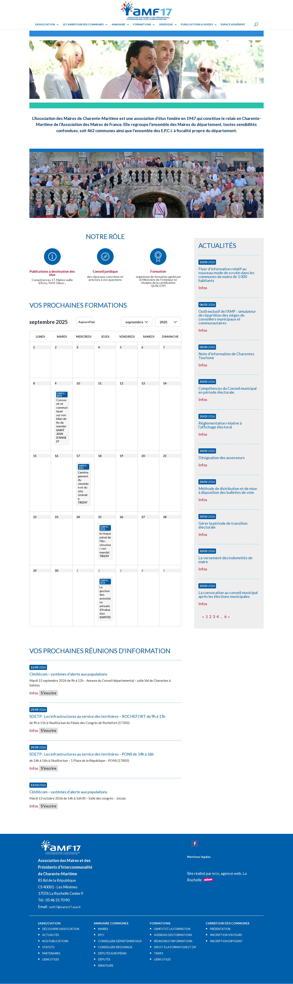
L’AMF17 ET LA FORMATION (172, 929)
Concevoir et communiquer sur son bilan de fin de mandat (62, 413)
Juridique (166, 24)
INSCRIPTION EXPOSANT (226, 941)
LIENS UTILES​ (50, 959)
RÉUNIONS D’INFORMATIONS (173, 941)
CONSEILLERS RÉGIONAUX (115, 947)
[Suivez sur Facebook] (194, 843)
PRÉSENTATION (220, 929)
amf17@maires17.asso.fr (65, 907)
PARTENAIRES (51, 953)
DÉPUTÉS (104, 959)
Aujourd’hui (85, 322)
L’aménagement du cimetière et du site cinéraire (83, 485)
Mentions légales (199, 857)
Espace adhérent (233, 24)
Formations (142, 24)
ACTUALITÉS (50, 935)
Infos (33, 693)
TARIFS (158, 953)
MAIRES (103, 929)
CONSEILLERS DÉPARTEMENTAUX (120, 941)
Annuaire (118, 24)
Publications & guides (197, 24)
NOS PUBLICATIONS (55, 941)
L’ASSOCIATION (45, 24)
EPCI (101, 935)
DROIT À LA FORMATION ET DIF (175, 947)
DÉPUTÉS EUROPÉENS (112, 953)
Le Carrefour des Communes (83, 24)
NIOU (215, 873)
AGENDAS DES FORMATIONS (173, 935)
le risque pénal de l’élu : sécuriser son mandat (105, 543)
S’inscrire (48, 693)
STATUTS (48, 947)
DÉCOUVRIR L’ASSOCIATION (60, 929)
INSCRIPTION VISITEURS (226, 935)
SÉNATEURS (105, 965)
